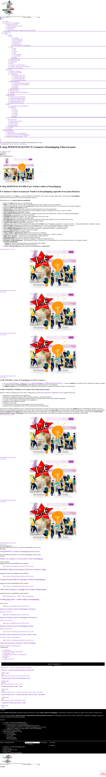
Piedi (14, 50)
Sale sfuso (16, 86)
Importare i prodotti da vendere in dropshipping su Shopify (16, 626)
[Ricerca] (39, 17)
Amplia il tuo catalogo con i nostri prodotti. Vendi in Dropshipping (21, 559)
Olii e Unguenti (17, 54)
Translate (30, 744)
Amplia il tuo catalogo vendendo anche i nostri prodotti (21, 30)
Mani (14, 48)
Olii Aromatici (13, 124)
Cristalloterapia (14, 74)
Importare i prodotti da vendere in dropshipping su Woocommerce (18, 617)
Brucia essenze (14, 125)
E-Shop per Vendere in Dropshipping (16, 133)
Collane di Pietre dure (19, 78)
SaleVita (3, 682)
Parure (15, 116)
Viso (11, 36)
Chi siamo (6, 21)
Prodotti (5, 33)
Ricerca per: (3, 17)
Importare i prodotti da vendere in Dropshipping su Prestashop (18, 609)
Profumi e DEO (11, 95)
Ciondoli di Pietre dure (19, 77)
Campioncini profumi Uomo (17, 101)
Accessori (9, 128)
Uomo (11, 63)
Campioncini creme (15, 59)
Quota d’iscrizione (11, 737)
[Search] (0, 141)
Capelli (15, 51)
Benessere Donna (14, 89)
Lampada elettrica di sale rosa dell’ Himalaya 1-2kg (15, 678)
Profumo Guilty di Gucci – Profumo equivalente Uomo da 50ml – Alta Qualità (23, 694)
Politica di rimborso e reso (10, 749)
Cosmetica (9, 35)
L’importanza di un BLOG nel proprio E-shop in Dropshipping (22, 579)
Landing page (10, 29)
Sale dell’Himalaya (15, 81)
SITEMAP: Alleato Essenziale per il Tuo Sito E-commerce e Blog (23, 569)
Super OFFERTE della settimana (12, 730)
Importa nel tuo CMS (5, 612)
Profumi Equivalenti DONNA (18, 97)
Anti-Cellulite (16, 56)
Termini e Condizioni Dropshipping (12, 752)
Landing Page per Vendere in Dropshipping (18, 135)
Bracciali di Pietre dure (19, 75)
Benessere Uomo (14, 90)
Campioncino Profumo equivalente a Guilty (13, 702)
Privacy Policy (7, 751)
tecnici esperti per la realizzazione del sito (51, 392)
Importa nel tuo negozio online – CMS (17, 136)
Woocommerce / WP (8, 659)
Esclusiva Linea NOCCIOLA (18, 65)
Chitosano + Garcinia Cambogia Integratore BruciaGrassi (17, 670)
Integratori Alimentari (15, 71)
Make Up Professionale (22, 45)
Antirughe (16, 38)
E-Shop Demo (7, 32)
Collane (15, 113)
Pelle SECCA (17, 42)
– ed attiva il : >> (33, 383)
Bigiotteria (12, 107)
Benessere (9, 69)
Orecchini (15, 115)
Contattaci (52, 745)
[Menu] (0, 139)
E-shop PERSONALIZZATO (14, 26)
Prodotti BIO (13, 62)
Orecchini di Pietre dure (19, 80)
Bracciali (15, 110)
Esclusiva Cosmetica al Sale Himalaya (20, 66)
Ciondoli (15, 112)
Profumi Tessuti (14, 122)
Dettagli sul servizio (12, 24)
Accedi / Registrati (11, 734)
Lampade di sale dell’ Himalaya (21, 83)
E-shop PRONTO (11, 27)
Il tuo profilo (10, 736)
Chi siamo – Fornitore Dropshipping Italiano (14, 722)
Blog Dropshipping (8, 130)
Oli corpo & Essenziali (16, 72)
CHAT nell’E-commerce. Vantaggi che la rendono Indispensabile (23, 589)
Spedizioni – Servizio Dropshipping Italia (14, 746)
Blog (1, 142)
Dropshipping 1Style (5, 151)
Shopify (5, 657)
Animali (12, 93)
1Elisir (3, 690)
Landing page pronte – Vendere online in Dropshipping (19, 599)
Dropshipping (10, 132)
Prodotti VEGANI (15, 60)
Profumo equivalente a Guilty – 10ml (11, 686)
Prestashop (6, 656)
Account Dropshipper (9, 733)
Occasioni (10, 127)
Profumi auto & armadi (16, 121)
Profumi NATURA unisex (17, 103)
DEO (14, 53)
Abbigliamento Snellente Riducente (19, 92)
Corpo (11, 47)
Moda (8, 104)
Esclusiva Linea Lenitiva (16, 68)
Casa (8, 118)
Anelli (14, 109)
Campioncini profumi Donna (17, 98)
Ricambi (15, 87)
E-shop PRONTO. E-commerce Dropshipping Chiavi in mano (20, 551)
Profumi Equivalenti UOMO (17, 100)
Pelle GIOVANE (17, 39)
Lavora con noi (7, 748)
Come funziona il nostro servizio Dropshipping (15, 724)
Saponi (15, 57)
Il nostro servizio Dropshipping (11, 23)
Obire (2, 674)
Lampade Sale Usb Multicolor (21, 84)
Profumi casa (13, 119)
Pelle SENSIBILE (18, 41)
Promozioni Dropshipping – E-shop (12, 731)
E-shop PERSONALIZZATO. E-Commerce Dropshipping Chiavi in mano (26, 727)
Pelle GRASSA (17, 44)
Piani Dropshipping (12, 739)
